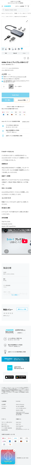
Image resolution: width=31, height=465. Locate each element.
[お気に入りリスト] (26, 6)
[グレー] (11, 86)
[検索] (3, 10)
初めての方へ (4, 424)
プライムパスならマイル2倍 (19, 76)
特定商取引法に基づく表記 (22, 458)
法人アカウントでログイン (19, 81)
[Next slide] (26, 33)
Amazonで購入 (22, 100)
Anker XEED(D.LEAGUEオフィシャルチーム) (22, 428)
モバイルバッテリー (9, 13)
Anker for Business (20, 404)
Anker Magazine (19, 426)
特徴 (6, 53)
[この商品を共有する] (28, 58)
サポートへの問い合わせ (7, 422)
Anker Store (18, 422)
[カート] (28, 6)
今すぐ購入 (8, 100)
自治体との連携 (19, 410)
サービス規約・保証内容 (7, 428)
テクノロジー (4, 406)
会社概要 (4, 404)
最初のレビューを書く (22, 309)
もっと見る (14, 295)
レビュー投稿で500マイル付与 (7, 70)
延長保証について (17, 346)
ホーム (3, 16)
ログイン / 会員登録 (19, 6)
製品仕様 (15, 53)
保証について (14, 132)
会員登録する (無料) (25, 121)
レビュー (24, 53)
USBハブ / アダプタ (26, 13)
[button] (2, 6)
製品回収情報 (5, 430)
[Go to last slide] (4, 33)
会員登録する (19, 332)
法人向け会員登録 (20, 406)
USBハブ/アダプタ (9, 16)
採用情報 (4, 408)
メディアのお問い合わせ (21, 408)
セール (3, 13)
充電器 (15, 13)
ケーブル (20, 13)
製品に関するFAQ (5, 426)
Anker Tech (18, 424)
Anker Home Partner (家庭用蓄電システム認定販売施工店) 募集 (22, 413)
